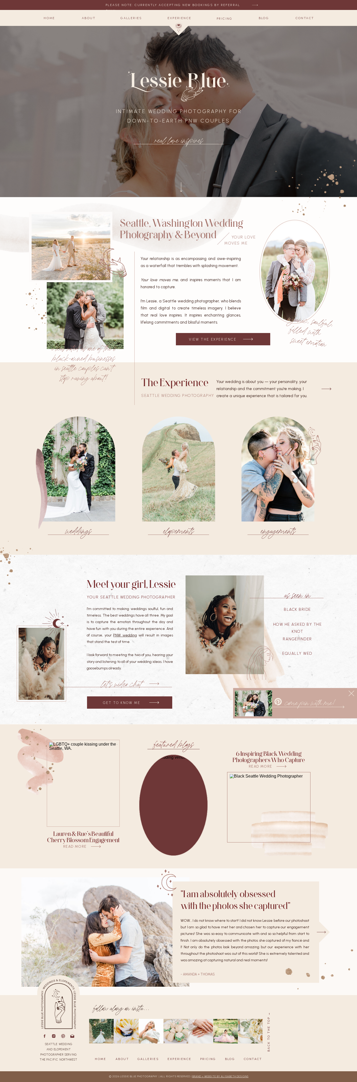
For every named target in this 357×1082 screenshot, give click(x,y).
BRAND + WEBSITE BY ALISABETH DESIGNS (220, 1076)
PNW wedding (125, 635)
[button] (49, 18)
